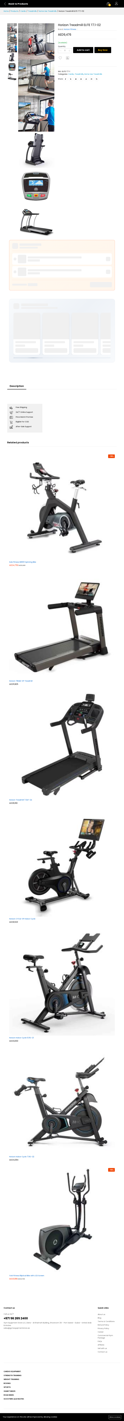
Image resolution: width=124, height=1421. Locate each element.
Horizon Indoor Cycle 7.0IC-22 (21, 1157)
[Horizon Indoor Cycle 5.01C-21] (62, 983)
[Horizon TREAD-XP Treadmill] (62, 626)
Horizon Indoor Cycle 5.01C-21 (21, 1038)
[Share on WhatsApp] (86, 79)
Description (17, 386)
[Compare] (67, 57)
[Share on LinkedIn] (81, 79)
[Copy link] (96, 79)
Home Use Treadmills (48, 11)
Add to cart (83, 49)
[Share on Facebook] (65, 79)
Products (14, 11)
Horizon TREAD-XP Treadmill (20, 681)
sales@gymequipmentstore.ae (17, 1328)
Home (6, 11)
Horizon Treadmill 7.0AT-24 (20, 800)
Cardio (23, 11)
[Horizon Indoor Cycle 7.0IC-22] (62, 1101)
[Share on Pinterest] (76, 79)
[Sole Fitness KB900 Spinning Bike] (62, 507)
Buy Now (103, 49)
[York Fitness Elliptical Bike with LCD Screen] (62, 1220)
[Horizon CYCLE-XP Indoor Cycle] (62, 864)
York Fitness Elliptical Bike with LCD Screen (26, 1276)
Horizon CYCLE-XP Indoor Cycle (22, 919)
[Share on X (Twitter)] (70, 79)
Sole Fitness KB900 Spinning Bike (22, 562)
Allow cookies (114, 1417)
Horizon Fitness (70, 29)
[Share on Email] (91, 79)
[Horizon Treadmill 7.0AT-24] (62, 745)
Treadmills (32, 11)
